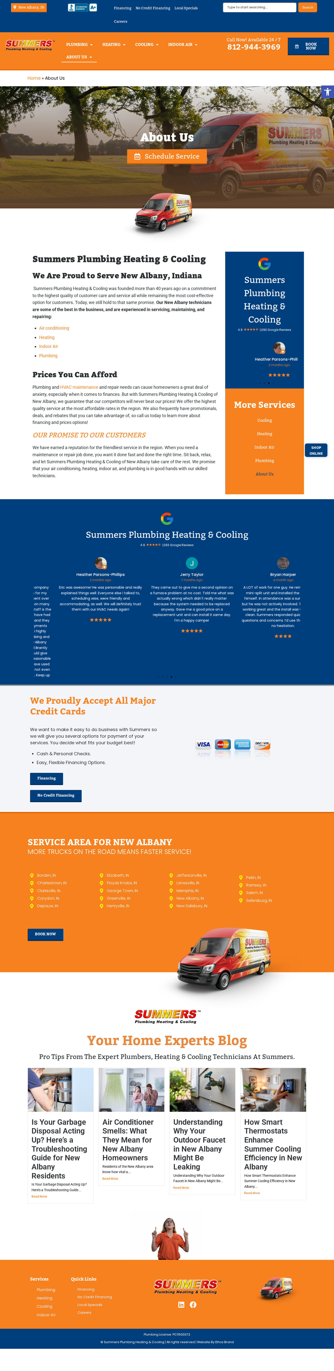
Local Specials (186, 8)
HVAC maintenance (79, 387)
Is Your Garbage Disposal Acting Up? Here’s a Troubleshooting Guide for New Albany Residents (59, 1117)
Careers (120, 21)
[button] (327, 92)
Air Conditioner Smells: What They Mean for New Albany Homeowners (128, 1108)
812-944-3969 (253, 47)
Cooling (144, 44)
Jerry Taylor (167, 574)
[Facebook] (193, 1272)
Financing (122, 8)
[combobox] (259, 7)
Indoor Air (180, 44)
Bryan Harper (258, 574)
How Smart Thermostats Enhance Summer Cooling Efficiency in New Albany (273, 1112)
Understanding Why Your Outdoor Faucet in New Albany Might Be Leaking (199, 1112)
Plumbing (77, 44)
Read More (39, 1164)
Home (34, 78)
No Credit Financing (153, 8)
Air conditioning (54, 328)
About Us (76, 57)
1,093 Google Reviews (275, 330)
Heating (111, 44)
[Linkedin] (181, 1272)
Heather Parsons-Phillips (264, 359)
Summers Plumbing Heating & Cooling (167, 534)
